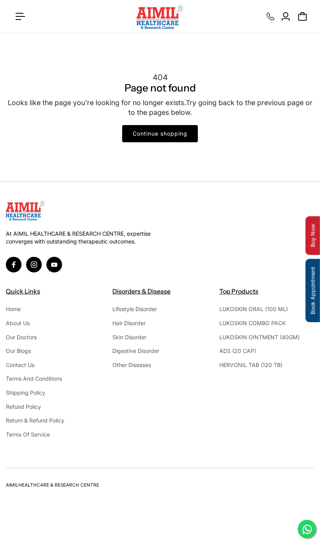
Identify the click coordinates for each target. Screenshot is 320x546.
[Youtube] (54, 264)
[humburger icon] (20, 16)
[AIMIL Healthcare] (160, 16)
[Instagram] (34, 264)
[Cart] (302, 16)
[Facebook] (13, 264)
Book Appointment (312, 290)
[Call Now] (270, 16)
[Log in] (286, 16)
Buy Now (312, 235)
